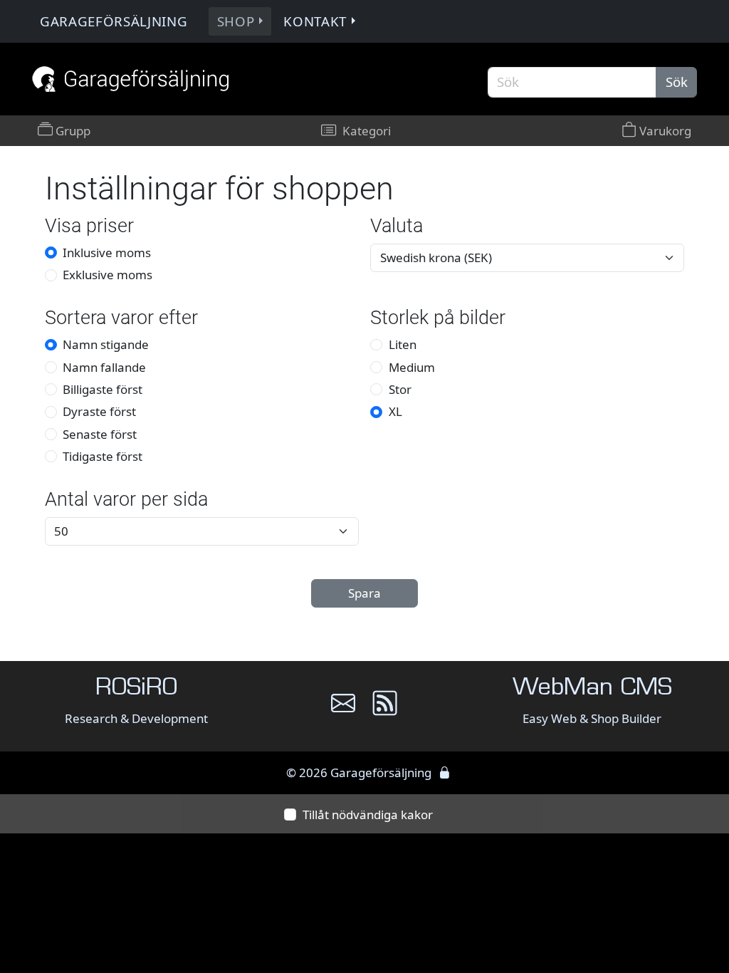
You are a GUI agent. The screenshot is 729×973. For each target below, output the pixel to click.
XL (395, 411)
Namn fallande (104, 367)
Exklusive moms (107, 274)
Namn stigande (106, 344)
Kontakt (315, 21)
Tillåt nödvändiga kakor (368, 814)
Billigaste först (102, 389)
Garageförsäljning (114, 21)
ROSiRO (136, 688)
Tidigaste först (102, 456)
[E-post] (343, 708)
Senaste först (100, 434)
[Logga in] (445, 772)
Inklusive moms (107, 252)
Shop (236, 21)
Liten (402, 344)
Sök (677, 81)
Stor (400, 389)
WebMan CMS (592, 688)
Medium (412, 367)
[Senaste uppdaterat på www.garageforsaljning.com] (385, 708)
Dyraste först (99, 411)
